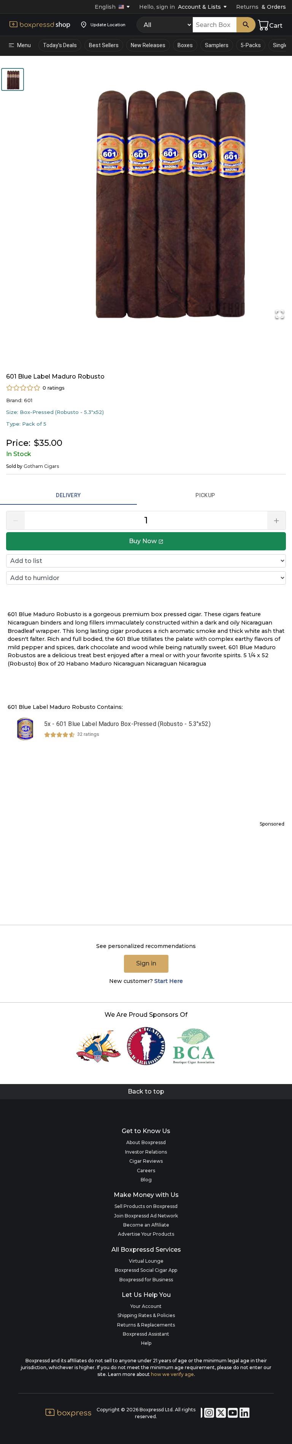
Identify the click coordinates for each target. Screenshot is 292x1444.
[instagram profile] (210, 1413)
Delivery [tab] (68, 495)
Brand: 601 (19, 400)
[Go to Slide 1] (12, 79)
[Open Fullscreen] (279, 314)
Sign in (146, 963)
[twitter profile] (222, 1413)
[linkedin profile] (244, 1413)
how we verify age (172, 1374)
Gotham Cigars (41, 466)
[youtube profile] (234, 1413)
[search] (246, 24)
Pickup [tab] (205, 495)
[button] (20, 45)
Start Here (168, 981)
